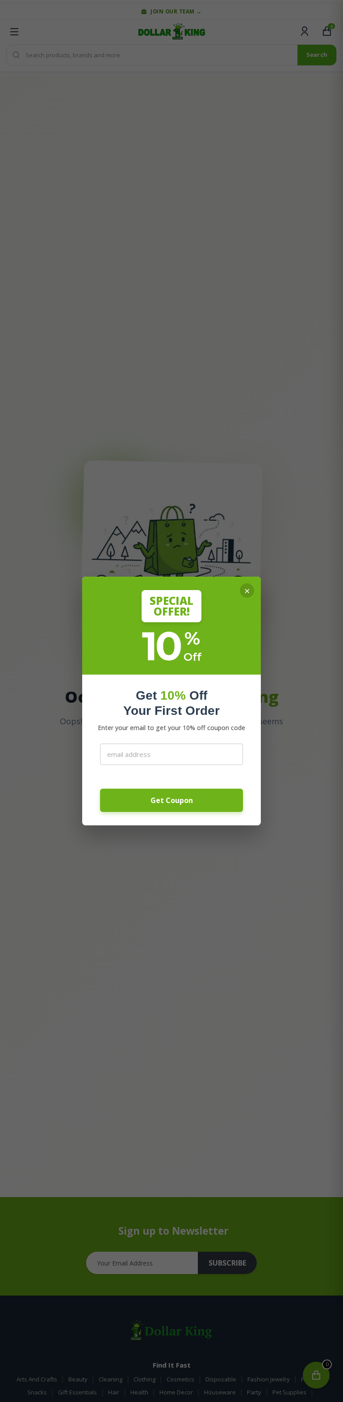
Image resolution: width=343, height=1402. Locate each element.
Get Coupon (172, 800)
